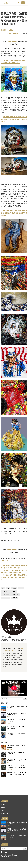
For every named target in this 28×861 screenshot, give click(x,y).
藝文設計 (3, 30)
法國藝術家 (16, 594)
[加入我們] (6, 852)
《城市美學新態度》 (12, 42)
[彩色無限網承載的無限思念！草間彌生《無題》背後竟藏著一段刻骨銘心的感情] (3, 767)
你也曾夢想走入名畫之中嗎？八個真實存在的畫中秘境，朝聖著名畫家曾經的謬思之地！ (14, 577)
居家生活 (11, 30)
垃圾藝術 (14, 588)
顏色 (8, 588)
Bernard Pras (5, 598)
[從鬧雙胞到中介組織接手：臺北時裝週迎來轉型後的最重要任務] (3, 715)
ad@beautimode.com (8, 561)
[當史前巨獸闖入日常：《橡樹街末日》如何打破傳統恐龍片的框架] (3, 735)
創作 (3, 588)
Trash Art (21, 588)
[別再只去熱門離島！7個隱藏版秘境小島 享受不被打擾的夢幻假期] (3, 708)
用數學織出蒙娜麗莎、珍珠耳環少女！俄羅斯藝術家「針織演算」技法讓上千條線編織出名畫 (14, 119)
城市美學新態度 (13, 33)
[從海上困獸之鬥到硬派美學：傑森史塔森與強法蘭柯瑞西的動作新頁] (3, 728)
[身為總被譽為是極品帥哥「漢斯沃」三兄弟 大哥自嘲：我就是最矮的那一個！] (3, 774)
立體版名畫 (14, 598)
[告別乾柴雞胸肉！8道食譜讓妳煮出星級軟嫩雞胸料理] (3, 747)
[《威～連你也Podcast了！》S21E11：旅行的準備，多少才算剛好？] (3, 721)
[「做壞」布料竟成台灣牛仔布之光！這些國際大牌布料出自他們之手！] (3, 760)
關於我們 (3, 804)
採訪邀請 (3, 810)
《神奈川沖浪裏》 (6, 594)
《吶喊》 (14, 591)
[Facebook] (2, 852)
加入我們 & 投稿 (5, 813)
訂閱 (25, 698)
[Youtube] (4, 852)
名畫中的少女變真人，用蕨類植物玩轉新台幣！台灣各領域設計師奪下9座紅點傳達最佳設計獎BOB (14, 213)
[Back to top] (23, 856)
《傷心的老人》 (6, 591)
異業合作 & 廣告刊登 (6, 807)
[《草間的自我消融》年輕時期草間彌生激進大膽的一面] (3, 754)
